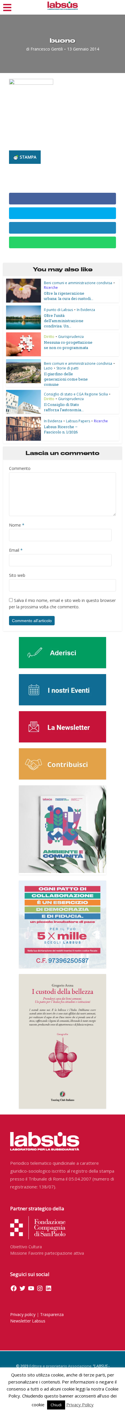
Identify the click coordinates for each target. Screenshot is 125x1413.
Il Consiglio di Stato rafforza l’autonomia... (64, 407)
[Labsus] (62, 5)
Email (16, 550)
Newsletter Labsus (27, 1321)
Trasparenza (52, 1314)
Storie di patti (67, 368)
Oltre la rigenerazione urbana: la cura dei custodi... (68, 296)
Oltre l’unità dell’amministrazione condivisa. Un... (63, 321)
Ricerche (51, 287)
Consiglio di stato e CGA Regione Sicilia (76, 394)
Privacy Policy (80, 1404)
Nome (16, 525)
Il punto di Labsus (58, 309)
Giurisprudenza (71, 336)
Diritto (49, 336)
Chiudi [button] (56, 1404)
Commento (20, 468)
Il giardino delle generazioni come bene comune (66, 379)
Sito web (17, 575)
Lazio (48, 368)
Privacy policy (22, 1314)
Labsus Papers (78, 421)
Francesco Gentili (47, 49)
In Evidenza (86, 309)
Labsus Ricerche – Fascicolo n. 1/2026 (61, 429)
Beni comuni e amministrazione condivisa (78, 282)
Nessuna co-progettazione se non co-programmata (68, 345)
